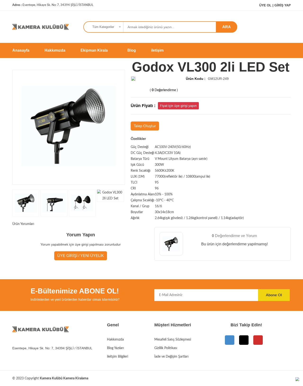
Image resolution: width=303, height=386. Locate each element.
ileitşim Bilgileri (117, 356)
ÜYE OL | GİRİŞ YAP (274, 5)
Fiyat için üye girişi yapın (178, 106)
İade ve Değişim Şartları (171, 356)
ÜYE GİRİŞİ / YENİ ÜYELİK (80, 256)
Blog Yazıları (115, 348)
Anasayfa (20, 50)
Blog (131, 50)
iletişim (157, 50)
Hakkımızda (55, 50)
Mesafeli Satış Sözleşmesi (172, 339)
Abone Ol (274, 295)
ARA (226, 27)
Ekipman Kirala (94, 50)
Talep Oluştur (145, 126)
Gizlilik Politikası (165, 348)
